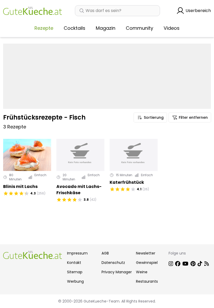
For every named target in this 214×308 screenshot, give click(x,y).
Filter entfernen (193, 117)
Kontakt (74, 262)
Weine (141, 272)
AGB (105, 253)
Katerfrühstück (127, 182)
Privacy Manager (117, 272)
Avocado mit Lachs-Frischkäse (79, 189)
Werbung (75, 281)
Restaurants (147, 281)
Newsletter (145, 253)
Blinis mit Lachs (20, 186)
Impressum (77, 253)
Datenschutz (113, 262)
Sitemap (74, 272)
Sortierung (154, 117)
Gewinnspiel (147, 262)
